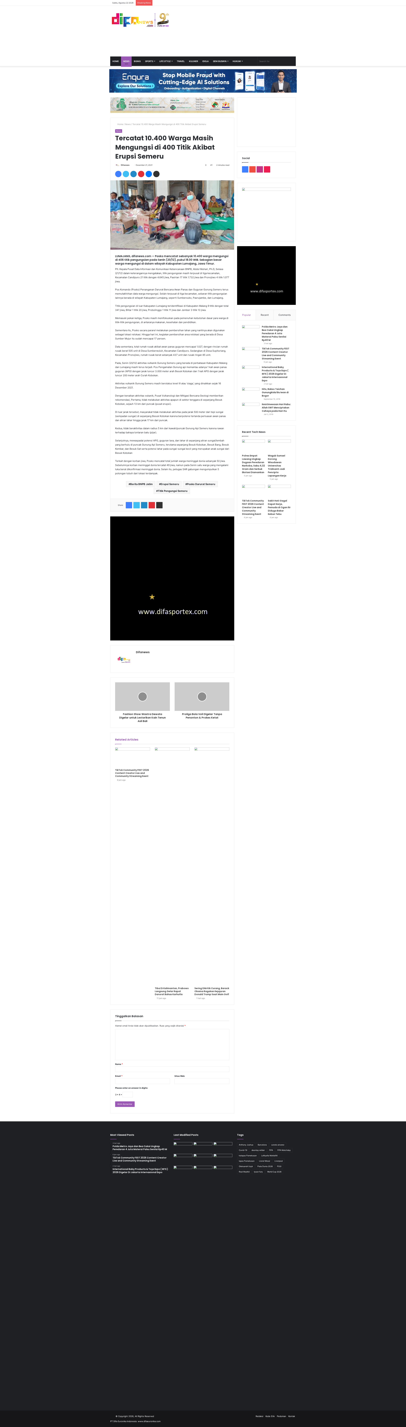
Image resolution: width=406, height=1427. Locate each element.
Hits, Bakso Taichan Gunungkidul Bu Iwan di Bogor (275, 392)
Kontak (291, 1416)
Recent (265, 314)
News (126, 61)
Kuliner (193, 61)
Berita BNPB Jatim (141, 484)
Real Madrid (244, 1172)
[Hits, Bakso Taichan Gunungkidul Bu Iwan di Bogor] (250, 393)
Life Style (165, 61)
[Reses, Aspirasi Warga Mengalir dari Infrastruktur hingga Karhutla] (223, 1285)
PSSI (279, 1166)
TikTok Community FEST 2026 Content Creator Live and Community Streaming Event (132, 773)
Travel (181, 61)
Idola (205, 61)
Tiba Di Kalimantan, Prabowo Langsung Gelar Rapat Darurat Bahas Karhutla (172, 991)
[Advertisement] (235, 31)
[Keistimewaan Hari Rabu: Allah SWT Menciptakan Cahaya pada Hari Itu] (250, 409)
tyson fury (258, 1172)
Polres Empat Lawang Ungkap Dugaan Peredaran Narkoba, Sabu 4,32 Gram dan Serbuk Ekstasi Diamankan (253, 464)
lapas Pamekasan (247, 1161)
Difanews (125, 165)
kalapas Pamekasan (248, 1155)
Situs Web (179, 1076)
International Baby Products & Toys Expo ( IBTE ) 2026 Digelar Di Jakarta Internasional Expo (275, 374)
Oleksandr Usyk (246, 1166)
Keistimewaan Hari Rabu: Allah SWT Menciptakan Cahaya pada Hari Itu (276, 408)
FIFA (271, 1150)
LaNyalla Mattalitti (269, 1155)
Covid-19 (243, 1150)
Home (115, 61)
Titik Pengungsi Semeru (172, 490)
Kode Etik (270, 1416)
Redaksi (259, 1416)
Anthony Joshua (246, 1145)
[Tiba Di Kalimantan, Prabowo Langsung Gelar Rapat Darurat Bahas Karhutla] (172, 866)
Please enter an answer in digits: (131, 1088)
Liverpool (279, 1161)
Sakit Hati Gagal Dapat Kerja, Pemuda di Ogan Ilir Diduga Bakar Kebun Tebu (279, 507)
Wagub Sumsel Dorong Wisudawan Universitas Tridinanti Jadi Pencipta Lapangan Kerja (277, 465)
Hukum (237, 61)
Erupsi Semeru (170, 484)
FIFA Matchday (284, 1150)
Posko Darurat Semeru (201, 484)
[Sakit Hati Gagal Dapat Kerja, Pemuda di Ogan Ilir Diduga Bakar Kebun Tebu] (279, 491)
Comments (284, 314)
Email (118, 1076)
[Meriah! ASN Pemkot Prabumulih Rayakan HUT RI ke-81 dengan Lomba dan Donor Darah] (203, 1171)
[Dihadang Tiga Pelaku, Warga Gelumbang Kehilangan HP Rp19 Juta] (183, 1147)
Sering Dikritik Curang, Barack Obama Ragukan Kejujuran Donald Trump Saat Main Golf (211, 991)
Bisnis (137, 61)
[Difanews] (139, 20)
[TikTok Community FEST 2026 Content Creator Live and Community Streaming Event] (132, 757)
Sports (149, 61)
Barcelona (262, 1145)
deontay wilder (258, 1150)
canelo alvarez (277, 1145)
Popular (246, 314)
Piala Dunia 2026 (265, 1166)
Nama (119, 1064)
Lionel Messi (264, 1161)
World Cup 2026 (274, 1172)
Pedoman (281, 1416)
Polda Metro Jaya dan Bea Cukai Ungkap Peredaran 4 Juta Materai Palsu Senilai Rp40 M (275, 333)
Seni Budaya (219, 61)
